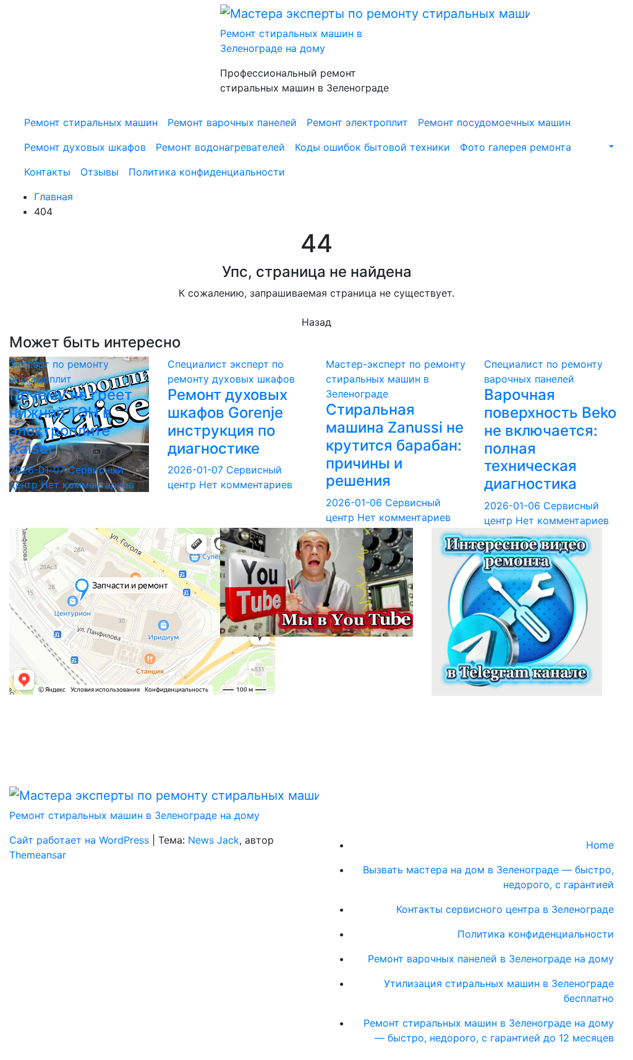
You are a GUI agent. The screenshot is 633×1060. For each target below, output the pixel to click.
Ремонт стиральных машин (91, 122)
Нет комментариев (87, 484)
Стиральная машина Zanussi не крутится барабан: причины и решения (395, 445)
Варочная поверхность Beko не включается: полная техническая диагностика (550, 439)
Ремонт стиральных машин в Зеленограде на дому (134, 815)
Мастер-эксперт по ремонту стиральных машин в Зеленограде (395, 379)
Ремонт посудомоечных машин (494, 122)
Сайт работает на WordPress (80, 840)
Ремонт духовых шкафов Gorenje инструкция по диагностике (227, 421)
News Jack (213, 840)
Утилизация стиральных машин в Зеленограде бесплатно (499, 990)
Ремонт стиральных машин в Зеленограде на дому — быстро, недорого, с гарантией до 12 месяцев (488, 1030)
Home (600, 845)
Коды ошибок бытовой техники (372, 147)
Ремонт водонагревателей (220, 147)
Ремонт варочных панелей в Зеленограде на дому (491, 958)
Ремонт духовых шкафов (85, 147)
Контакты (47, 172)
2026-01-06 (355, 502)
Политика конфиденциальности (207, 172)
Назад (316, 322)
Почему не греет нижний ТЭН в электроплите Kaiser (70, 421)
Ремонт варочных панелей (232, 122)
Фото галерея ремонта (515, 147)
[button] (610, 147)
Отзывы (99, 172)
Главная (53, 196)
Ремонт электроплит (357, 122)
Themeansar (37, 855)
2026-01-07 (38, 470)
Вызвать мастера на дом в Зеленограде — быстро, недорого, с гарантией (488, 877)
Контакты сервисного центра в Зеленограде (505, 909)
